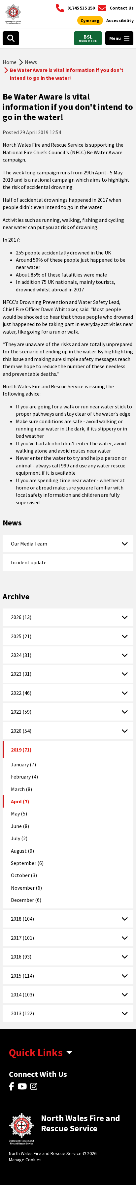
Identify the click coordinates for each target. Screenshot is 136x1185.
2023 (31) (21, 673)
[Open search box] (11, 38)
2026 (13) (21, 617)
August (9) (22, 850)
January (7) (23, 764)
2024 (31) (21, 655)
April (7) (20, 801)
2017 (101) (22, 937)
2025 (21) (21, 636)
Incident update (29, 562)
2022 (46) (21, 693)
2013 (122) (22, 1013)
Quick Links (36, 1052)
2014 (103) (22, 994)
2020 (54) (21, 730)
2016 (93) (21, 956)
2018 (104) (22, 918)
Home (10, 62)
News (31, 62)
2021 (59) (21, 711)
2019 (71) (21, 749)
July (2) (19, 838)
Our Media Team (29, 543)
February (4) (24, 776)
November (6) (26, 887)
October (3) (24, 875)
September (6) (27, 863)
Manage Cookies (25, 1159)
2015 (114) (22, 975)
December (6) (26, 900)
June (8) (20, 826)
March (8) (21, 789)
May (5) (19, 813)
